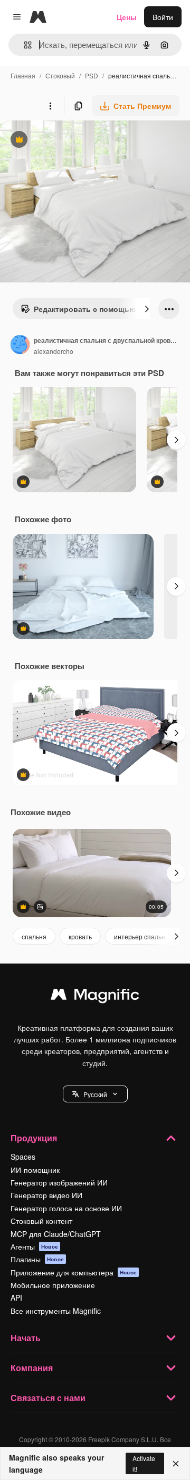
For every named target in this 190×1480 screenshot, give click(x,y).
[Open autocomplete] (23, 45)
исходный (71, 140)
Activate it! (143, 1463)
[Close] (175, 1463)
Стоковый (60, 75)
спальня (34, 936)
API (16, 1297)
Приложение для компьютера (74, 1272)
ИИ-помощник (35, 1169)
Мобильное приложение (53, 1285)
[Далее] (146, 308)
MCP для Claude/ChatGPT (56, 1234)
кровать (80, 936)
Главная (23, 75)
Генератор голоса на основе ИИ (66, 1208)
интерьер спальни (141, 936)
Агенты (34, 1246)
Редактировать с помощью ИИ (84, 311)
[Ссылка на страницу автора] (20, 345)
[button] (95, 1094)
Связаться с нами (48, 1398)
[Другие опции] (50, 105)
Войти (163, 17)
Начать (26, 1338)
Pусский (95, 1094)
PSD (91, 75)
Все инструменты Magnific (56, 1310)
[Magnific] (95, 997)
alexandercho (53, 351)
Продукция (34, 1138)
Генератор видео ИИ (46, 1195)
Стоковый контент (41, 1220)
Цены (127, 17)
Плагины (37, 1259)
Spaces (23, 1156)
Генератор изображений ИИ (59, 1182)
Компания (32, 1368)
